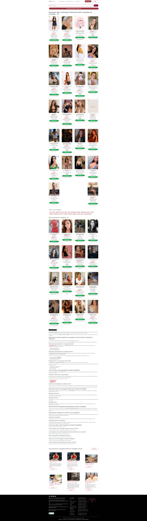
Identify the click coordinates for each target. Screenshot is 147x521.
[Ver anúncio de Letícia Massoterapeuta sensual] (93, 78)
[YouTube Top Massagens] (52, 496)
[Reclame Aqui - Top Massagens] (51, 513)
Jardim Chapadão (58, 212)
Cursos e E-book (72, 511)
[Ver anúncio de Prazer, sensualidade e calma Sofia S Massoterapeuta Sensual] (54, 78)
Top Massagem (53, 503)
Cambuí (54, 212)
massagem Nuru (52, 382)
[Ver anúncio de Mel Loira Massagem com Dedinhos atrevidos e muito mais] (80, 251)
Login (95, 1)
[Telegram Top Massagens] (53, 496)
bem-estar (59, 357)
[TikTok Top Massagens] (49, 496)
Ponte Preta (91, 212)
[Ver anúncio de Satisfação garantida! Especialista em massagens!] (54, 226)
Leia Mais (52, 468)
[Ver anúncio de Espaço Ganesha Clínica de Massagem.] (93, 106)
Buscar (96, 5)
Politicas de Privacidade (85, 519)
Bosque (88, 212)
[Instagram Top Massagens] (50, 496)
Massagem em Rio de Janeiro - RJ (83, 501)
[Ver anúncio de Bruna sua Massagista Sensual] (93, 251)
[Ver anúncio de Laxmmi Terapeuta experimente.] (93, 22)
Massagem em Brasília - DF (82, 507)
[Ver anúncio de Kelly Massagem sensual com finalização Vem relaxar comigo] (54, 278)
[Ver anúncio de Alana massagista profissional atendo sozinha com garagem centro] (80, 78)
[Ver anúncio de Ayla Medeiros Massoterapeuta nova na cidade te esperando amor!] (80, 226)
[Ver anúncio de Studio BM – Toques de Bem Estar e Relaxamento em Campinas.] (80, 22)
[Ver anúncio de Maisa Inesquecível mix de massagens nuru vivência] (93, 306)
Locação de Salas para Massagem (73, 508)
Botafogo (78, 212)
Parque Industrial (83, 212)
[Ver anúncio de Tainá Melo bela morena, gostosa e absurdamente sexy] (54, 135)
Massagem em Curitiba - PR (82, 504)
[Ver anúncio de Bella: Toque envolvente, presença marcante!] (67, 78)
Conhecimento (72, 503)
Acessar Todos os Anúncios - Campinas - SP (74, 8)
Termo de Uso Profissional (71, 519)
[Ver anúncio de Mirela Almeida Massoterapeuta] (80, 162)
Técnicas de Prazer (77, 1)
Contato (71, 504)
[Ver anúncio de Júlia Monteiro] (54, 106)
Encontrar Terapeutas (62, 1)
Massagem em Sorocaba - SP (82, 514)
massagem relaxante (52, 345)
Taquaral (69, 212)
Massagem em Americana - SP (82, 513)
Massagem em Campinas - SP (82, 503)
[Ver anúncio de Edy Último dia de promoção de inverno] (54, 162)
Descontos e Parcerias (73, 506)
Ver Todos (94, 448)
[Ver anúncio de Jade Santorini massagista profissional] (93, 162)
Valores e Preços (72, 510)
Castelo (66, 212)
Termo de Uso (65, 519)
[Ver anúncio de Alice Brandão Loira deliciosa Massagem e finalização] (80, 306)
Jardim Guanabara (73, 212)
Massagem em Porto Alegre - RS (82, 509)
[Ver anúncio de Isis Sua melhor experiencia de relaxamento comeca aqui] (80, 106)
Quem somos (72, 513)
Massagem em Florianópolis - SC (83, 506)
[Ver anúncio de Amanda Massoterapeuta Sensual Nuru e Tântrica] (67, 22)
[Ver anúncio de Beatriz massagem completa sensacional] (67, 162)
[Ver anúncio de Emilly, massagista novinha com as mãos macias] (67, 251)
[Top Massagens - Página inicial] (53, 1)
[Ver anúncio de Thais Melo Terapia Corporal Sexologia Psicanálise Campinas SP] (80, 278)
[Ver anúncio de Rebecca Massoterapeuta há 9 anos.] (54, 22)
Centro (51, 212)
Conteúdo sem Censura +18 (70, 1)
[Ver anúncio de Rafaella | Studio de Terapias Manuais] (93, 226)
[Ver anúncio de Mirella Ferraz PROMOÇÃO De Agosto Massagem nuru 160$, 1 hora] (67, 135)
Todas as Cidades (72, 514)
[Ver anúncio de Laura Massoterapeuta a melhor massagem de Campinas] (67, 226)
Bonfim (63, 212)
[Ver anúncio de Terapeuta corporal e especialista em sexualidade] (54, 251)
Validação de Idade (78, 519)
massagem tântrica (53, 381)
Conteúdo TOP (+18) (73, 501)
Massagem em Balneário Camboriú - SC (83, 511)
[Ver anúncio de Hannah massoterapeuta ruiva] (93, 135)
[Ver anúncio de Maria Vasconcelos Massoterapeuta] (80, 135)
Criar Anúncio (88, 1)
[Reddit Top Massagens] (55, 496)
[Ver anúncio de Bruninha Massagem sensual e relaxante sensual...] (67, 278)
